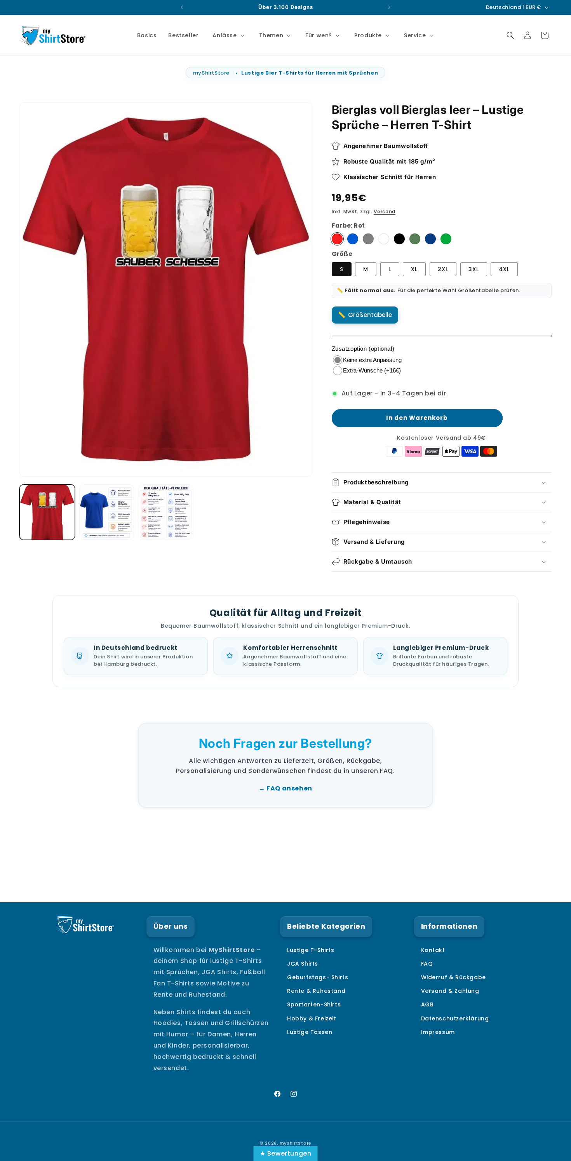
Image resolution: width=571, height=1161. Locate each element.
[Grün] (445, 239)
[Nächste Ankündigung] (389, 7)
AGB (427, 1005)
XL (414, 269)
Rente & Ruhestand (316, 991)
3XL (473, 269)
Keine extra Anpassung (372, 360)
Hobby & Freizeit (311, 1018)
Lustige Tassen (309, 1032)
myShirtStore (211, 72)
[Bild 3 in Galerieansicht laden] (106, 512)
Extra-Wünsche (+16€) (372, 370)
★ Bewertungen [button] (286, 1153)
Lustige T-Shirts (310, 950)
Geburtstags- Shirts (317, 977)
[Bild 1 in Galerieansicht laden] (47, 512)
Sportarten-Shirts (314, 1005)
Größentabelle (370, 315)
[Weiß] (383, 239)
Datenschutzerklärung (455, 1018)
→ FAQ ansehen (285, 788)
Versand (384, 211)
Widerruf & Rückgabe (453, 977)
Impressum (438, 1032)
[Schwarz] (399, 239)
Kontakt (433, 950)
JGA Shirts (302, 964)
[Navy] (430, 239)
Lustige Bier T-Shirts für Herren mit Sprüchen (309, 72)
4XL (504, 269)
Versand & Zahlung (450, 991)
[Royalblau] (352, 239)
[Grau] (368, 239)
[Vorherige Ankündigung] (181, 7)
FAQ (427, 964)
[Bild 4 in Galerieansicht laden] (165, 512)
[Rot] (337, 239)
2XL (443, 269)
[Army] (414, 239)
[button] (227, 35)
